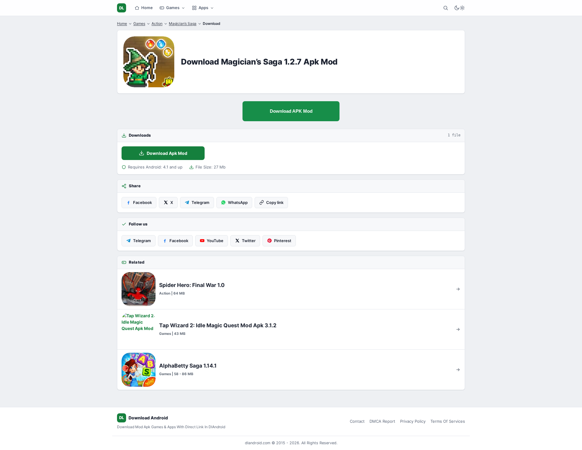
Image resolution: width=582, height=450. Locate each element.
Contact (357, 421)
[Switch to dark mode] (459, 7)
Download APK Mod (291, 111)
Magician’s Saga (182, 23)
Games (172, 7)
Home (147, 7)
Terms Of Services (447, 421)
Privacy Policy (413, 421)
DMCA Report (382, 421)
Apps (203, 7)
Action (157, 23)
